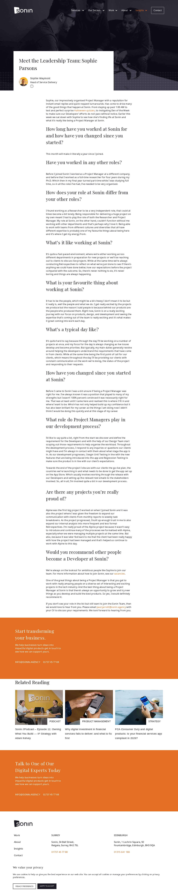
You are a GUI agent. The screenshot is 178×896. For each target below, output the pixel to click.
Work (111, 10)
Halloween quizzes (84, 110)
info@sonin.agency (27, 662)
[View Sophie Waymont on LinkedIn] (32, 86)
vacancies (119, 573)
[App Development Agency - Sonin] (23, 10)
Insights (140, 10)
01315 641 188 (122, 852)
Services (76, 10)
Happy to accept (47, 886)
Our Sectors (94, 10)
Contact (158, 10)
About (124, 10)
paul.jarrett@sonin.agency (111, 607)
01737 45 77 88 (51, 662)
